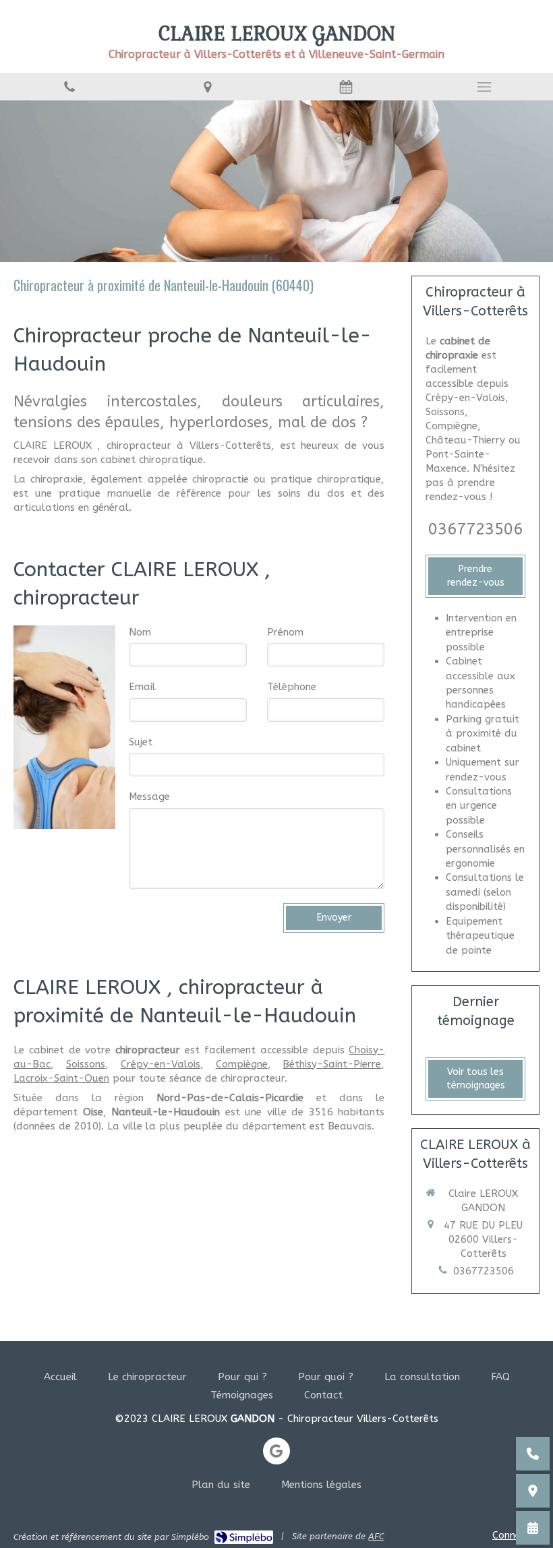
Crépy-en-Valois (160, 1064)
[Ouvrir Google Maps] (533, 1491)
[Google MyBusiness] (276, 1450)
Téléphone (291, 687)
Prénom (285, 632)
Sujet (140, 742)
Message (149, 797)
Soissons (85, 1064)
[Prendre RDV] (345, 86)
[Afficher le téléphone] (533, 1453)
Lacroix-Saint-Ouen (61, 1078)
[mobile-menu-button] (484, 86)
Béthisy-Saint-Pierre (332, 1064)
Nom (140, 632)
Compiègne (242, 1064)
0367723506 (475, 529)
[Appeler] (69, 86)
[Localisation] (207, 86)
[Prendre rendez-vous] (533, 1528)
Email (142, 687)
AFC (376, 1536)
